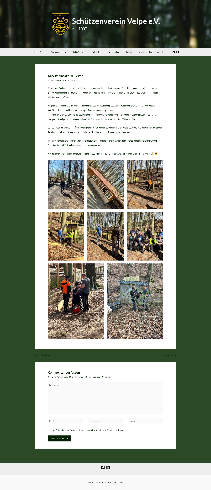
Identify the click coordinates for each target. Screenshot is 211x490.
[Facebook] (173, 52)
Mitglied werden (145, 52)
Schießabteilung (79, 52)
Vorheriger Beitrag (43, 355)
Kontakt (159, 52)
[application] (45, 52)
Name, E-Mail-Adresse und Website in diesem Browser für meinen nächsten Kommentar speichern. (87, 430)
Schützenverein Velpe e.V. (116, 21)
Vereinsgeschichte (58, 52)
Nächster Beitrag (168, 355)
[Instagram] (177, 52)
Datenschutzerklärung (104, 482)
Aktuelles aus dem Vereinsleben (106, 52)
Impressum (118, 482)
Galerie (129, 52)
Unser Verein (39, 52)
